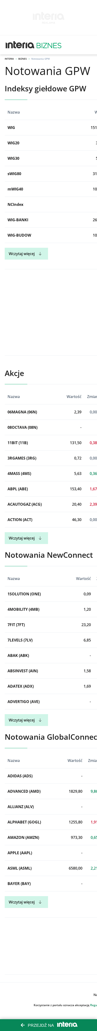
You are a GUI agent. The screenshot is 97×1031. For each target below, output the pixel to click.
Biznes (22, 58)
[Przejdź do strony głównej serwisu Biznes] (48, 45)
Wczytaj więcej (22, 253)
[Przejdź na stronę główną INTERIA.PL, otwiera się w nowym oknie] (20, 45)
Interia (9, 58)
